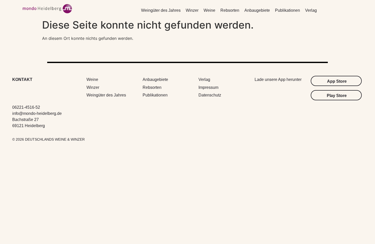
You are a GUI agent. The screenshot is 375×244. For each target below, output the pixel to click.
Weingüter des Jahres (161, 10)
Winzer (192, 10)
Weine (209, 10)
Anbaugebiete (257, 10)
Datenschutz (209, 95)
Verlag (311, 10)
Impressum (208, 87)
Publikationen (287, 10)
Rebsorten (229, 10)
